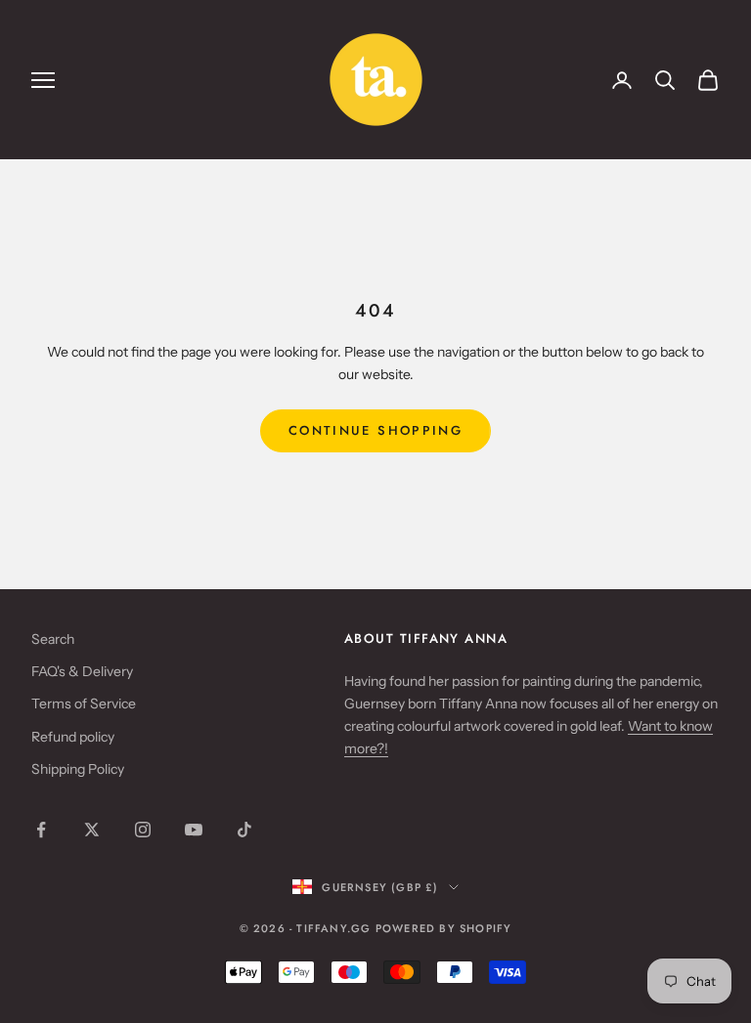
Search (52, 639)
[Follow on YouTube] (193, 829)
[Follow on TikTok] (244, 829)
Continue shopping (375, 430)
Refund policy (72, 737)
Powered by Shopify (444, 928)
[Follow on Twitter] (92, 829)
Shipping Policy (77, 769)
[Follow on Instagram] (143, 829)
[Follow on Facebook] (41, 829)
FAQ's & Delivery (82, 671)
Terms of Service (83, 703)
